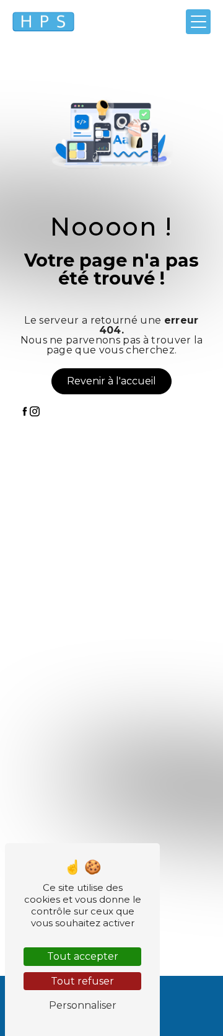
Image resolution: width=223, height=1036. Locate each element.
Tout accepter (82, 956)
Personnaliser (82, 1005)
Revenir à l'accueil (111, 381)
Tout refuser (82, 981)
